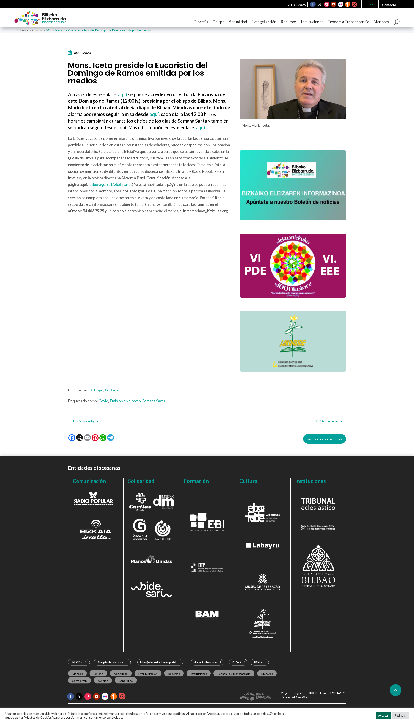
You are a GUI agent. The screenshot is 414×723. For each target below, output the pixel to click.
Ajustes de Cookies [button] (38, 717)
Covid (103, 400)
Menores (381, 21)
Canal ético (126, 680)
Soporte (103, 680)
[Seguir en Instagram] (326, 4)
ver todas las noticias (324, 439)
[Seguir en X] (320, 4)
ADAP (236, 662)
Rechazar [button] (400, 715)
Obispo (218, 21)
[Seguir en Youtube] (333, 4)
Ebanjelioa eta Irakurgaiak (158, 662)
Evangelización (263, 21)
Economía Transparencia (348, 21)
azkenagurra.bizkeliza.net (110, 184)
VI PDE (77, 662)
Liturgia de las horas (110, 662)
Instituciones (312, 21)
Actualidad (238, 21)
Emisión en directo (125, 400)
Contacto (389, 5)
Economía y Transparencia (234, 673)
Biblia (258, 662)
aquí (123, 94)
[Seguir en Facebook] (313, 4)
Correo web (79, 680)
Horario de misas (205, 662)
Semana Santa (154, 400)
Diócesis (201, 21)
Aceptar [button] (383, 715)
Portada (111, 390)
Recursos (289, 21)
